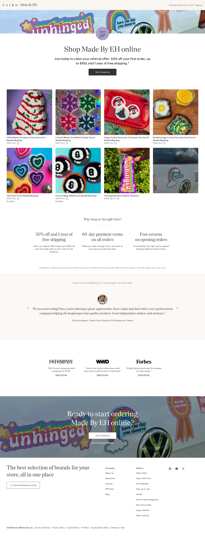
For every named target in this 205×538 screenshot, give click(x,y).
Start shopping (102, 72)
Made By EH (120, 268)
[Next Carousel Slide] (177, 308)
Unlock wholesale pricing (25, 485)
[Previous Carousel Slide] (27, 308)
